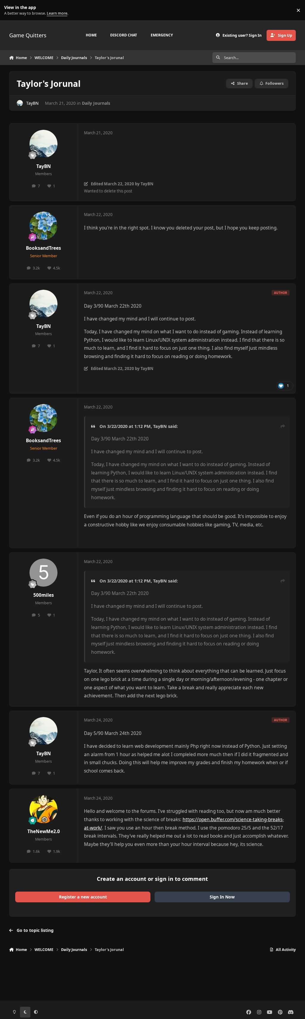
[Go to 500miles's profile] (43, 573)
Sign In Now (222, 897)
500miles (43, 595)
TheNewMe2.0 (43, 831)
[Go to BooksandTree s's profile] (43, 226)
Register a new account (83, 897)
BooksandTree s (43, 248)
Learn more (11, 10)
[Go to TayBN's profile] (20, 103)
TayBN (32, 103)
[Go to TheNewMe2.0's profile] (43, 809)
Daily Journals (96, 103)
